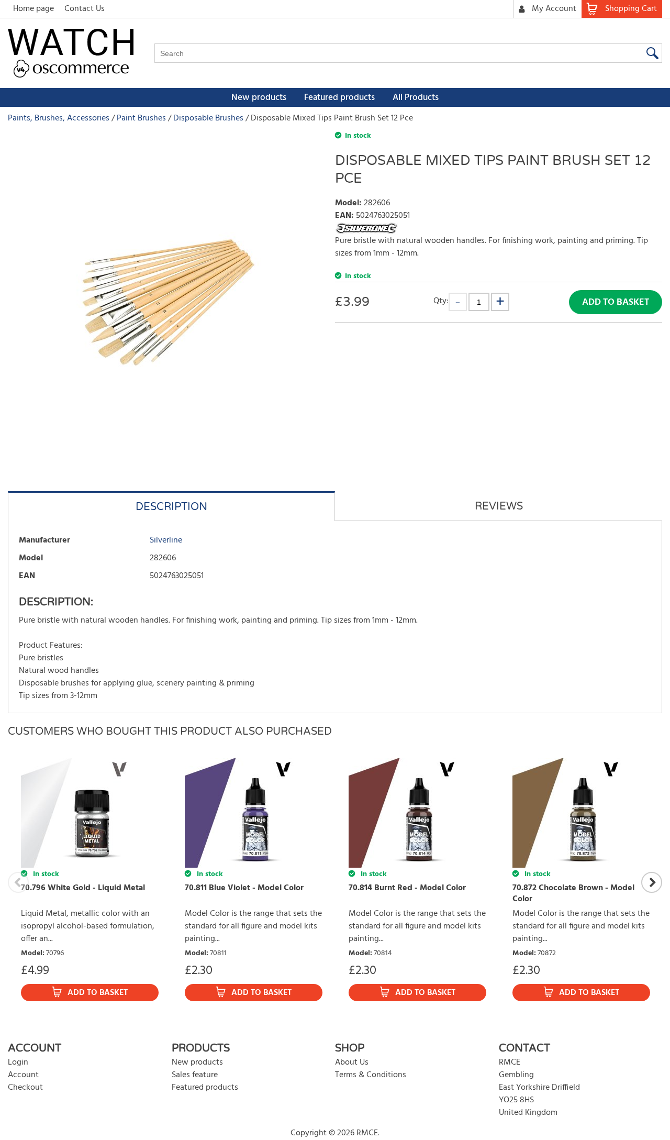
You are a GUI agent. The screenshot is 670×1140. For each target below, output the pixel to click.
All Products (416, 98)
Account (23, 1075)
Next (651, 882)
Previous (18, 882)
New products (258, 98)
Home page (33, 9)
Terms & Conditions (370, 1075)
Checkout (25, 1087)
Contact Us (84, 9)
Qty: (441, 300)
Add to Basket (615, 302)
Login (18, 1062)
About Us (351, 1062)
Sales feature (195, 1075)
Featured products (339, 98)
